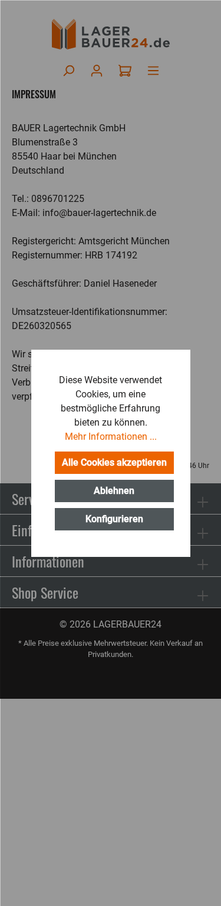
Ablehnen (114, 490)
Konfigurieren (114, 519)
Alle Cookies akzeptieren (114, 462)
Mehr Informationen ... (111, 436)
